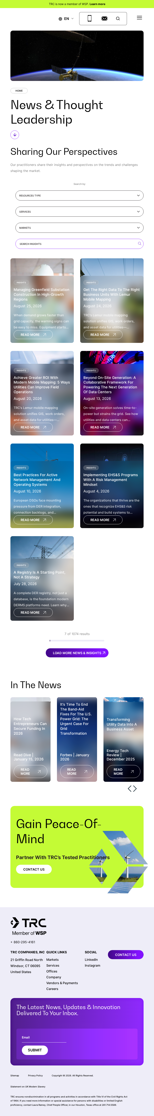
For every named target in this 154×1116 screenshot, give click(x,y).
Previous (129, 788)
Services (25, 211)
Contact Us (34, 869)
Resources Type (30, 195)
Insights (21, 282)
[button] (64, 18)
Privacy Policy (35, 1075)
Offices (51, 971)
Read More (30, 335)
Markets (25, 227)
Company (53, 977)
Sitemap (14, 1075)
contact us (125, 955)
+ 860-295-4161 (22, 942)
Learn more (97, 4)
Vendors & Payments (62, 983)
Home (19, 90)
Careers (52, 989)
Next (135, 788)
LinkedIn (91, 960)
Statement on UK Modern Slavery (27, 1086)
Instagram (92, 966)
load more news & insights (77, 653)
